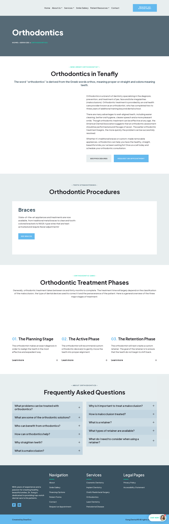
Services (68, 8)
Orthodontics (92, 497)
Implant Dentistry (94, 487)
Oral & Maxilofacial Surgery (98, 492)
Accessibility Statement (134, 487)
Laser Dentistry (93, 502)
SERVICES (24, 43)
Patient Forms (55, 497)
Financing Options (57, 492)
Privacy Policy (129, 482)
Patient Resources (99, 8)
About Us (56, 8)
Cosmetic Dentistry (95, 482)
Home (47, 8)
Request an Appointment (60, 506)
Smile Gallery (82, 8)
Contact (115, 8)
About (52, 482)
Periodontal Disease (95, 506)
